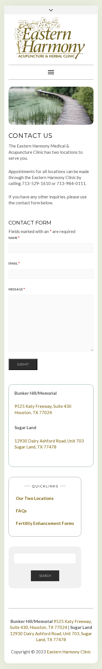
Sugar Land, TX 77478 (35, 446)
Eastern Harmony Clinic (69, 651)
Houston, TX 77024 (33, 412)
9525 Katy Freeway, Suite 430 (42, 406)
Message (16, 289)
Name (14, 238)
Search (45, 575)
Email (14, 263)
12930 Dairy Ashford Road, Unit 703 (49, 440)
